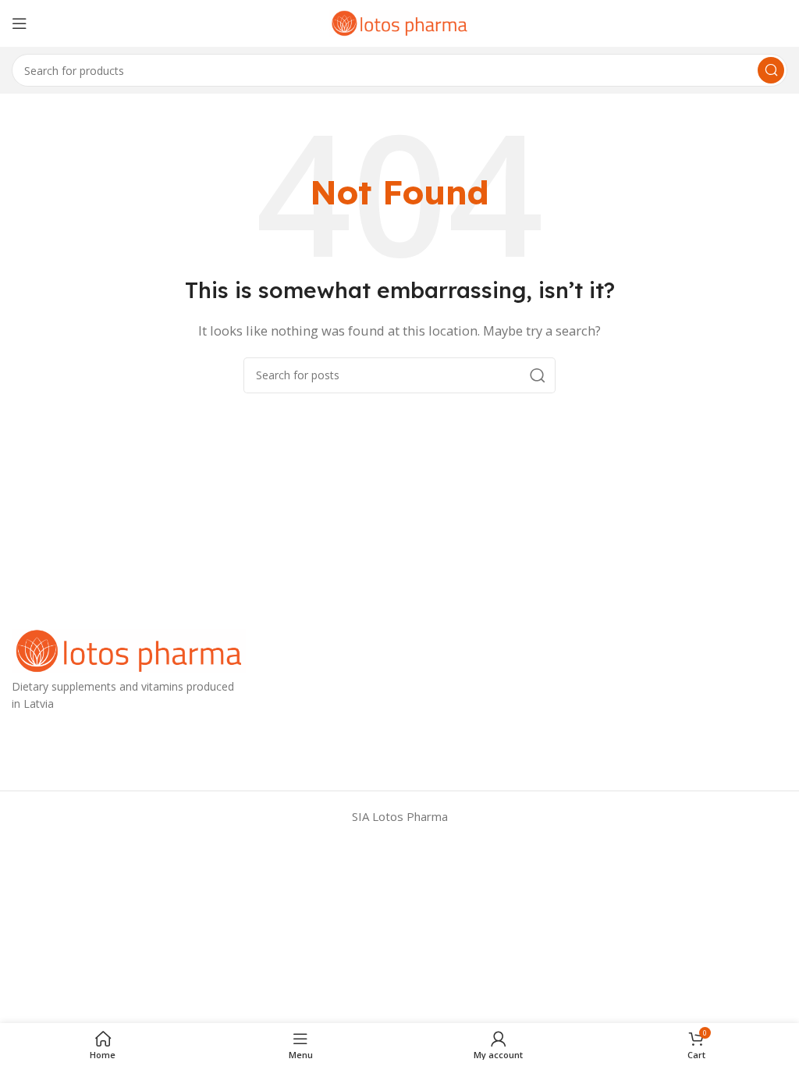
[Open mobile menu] (19, 23)
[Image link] (129, 649)
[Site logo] (399, 22)
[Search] (771, 70)
